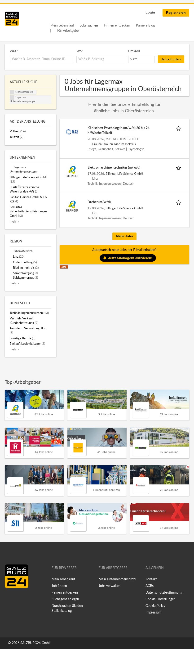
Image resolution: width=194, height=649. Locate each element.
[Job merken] (179, 128)
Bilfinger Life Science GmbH (124, 173)
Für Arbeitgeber (68, 30)
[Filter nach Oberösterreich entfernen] (12, 251)
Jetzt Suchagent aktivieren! (130, 258)
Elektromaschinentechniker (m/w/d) (114, 167)
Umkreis (134, 51)
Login (150, 12)
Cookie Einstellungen (161, 599)
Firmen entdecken (117, 25)
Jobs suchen (89, 25)
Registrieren (176, 12)
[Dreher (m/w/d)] (72, 206)
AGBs (150, 586)
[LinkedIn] (17, 598)
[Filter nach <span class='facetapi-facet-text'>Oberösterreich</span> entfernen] (12, 92)
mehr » (14, 221)
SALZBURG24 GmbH (35, 643)
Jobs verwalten (109, 586)
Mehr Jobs (124, 236)
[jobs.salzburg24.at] (12, 19)
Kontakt (151, 579)
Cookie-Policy (155, 606)
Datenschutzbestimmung (164, 592)
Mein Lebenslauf (62, 25)
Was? (14, 51)
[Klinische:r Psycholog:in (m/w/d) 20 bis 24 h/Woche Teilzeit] (72, 132)
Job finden (59, 586)
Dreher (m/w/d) (99, 202)
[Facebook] (10, 598)
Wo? (79, 51)
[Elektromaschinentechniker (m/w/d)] (72, 171)
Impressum (154, 612)
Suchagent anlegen (65, 599)
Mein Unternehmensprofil (117, 579)
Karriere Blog (145, 25)
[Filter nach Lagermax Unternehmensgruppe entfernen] (12, 167)
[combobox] (41, 59)
